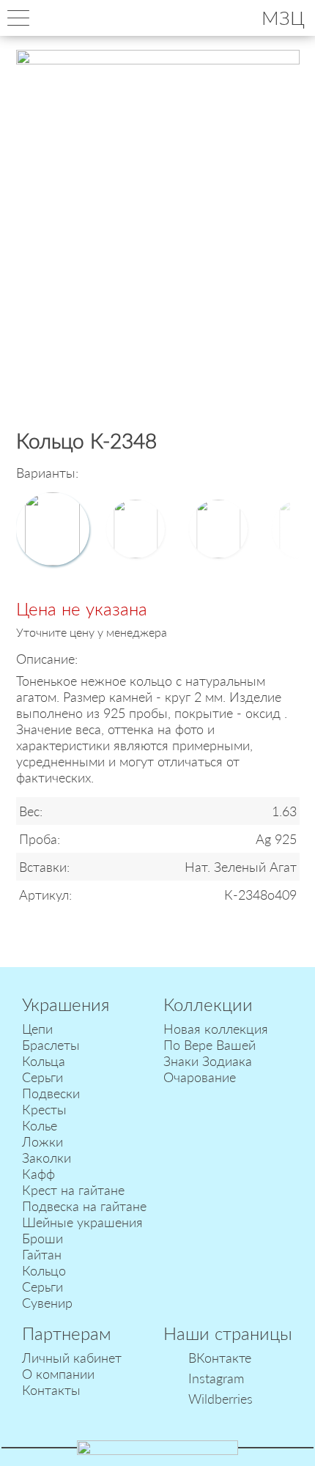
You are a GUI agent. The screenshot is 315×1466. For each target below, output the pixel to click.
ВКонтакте (219, 1358)
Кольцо (44, 1270)
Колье (39, 1125)
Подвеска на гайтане (84, 1206)
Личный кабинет (72, 1358)
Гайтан (42, 1254)
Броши (42, 1238)
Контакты (51, 1390)
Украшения (65, 1004)
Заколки (46, 1158)
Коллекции (208, 1004)
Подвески (51, 1093)
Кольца (43, 1061)
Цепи (37, 1029)
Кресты (44, 1109)
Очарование (199, 1077)
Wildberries (220, 1399)
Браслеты (51, 1045)
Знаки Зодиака (207, 1061)
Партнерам (66, 1333)
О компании (58, 1374)
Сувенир (47, 1303)
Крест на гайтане (73, 1190)
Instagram (216, 1378)
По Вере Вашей (209, 1045)
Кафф (38, 1174)
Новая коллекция (215, 1029)
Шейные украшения (82, 1222)
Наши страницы (227, 1333)
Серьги (42, 1077)
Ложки (42, 1141)
